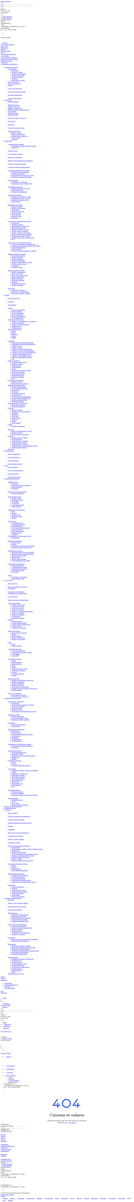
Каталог (3, 1134)
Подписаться (5, 1129)
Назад (11, 1077)
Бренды (3, 1138)
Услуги (3, 1139)
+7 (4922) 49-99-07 (6, 16)
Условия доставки (6, 1161)
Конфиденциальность (7, 1194)
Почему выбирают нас (11, 985)
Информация (5, 1151)
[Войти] (1, 1044)
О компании (8, 983)
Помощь (3, 1156)
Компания (4, 1141)
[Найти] (2, 14)
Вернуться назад (63, 1122)
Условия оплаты (6, 1159)
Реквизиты (7, 986)
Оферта (3, 1196)
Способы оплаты (9, 988)
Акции (3, 1136)
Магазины (4, 1154)
